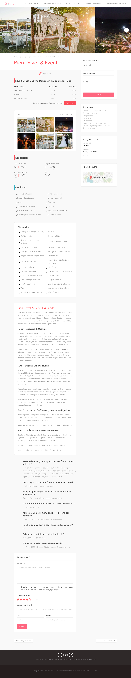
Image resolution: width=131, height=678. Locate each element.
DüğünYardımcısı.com (41, 671)
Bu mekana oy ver (23, 595)
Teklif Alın (69, 103)
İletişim (77, 671)
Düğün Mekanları (30, 3)
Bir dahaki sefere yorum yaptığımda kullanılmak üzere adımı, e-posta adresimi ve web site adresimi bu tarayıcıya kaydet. (47, 588)
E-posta (49, 615)
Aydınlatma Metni (61, 659)
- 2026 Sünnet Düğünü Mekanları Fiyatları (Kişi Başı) (95, 112)
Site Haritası (87, 671)
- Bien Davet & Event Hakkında (94, 123)
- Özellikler (87, 118)
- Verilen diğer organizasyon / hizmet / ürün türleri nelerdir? (98, 127)
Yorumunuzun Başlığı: (24, 605)
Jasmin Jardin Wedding (106, 641)
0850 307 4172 (90, 151)
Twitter (65, 655)
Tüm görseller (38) (66, 114)
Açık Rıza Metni (75, 659)
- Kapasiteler (88, 116)
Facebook (60, 655)
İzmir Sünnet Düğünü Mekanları (49, 57)
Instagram (71, 655)
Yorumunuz (21, 563)
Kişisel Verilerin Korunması (44, 659)
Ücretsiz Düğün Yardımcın (116, 3)
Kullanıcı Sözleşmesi (89, 659)
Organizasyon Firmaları (92, 3)
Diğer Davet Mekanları (51, 3)
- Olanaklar (87, 121)
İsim (19, 615)
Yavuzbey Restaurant (24, 641)
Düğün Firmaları (71, 3)
